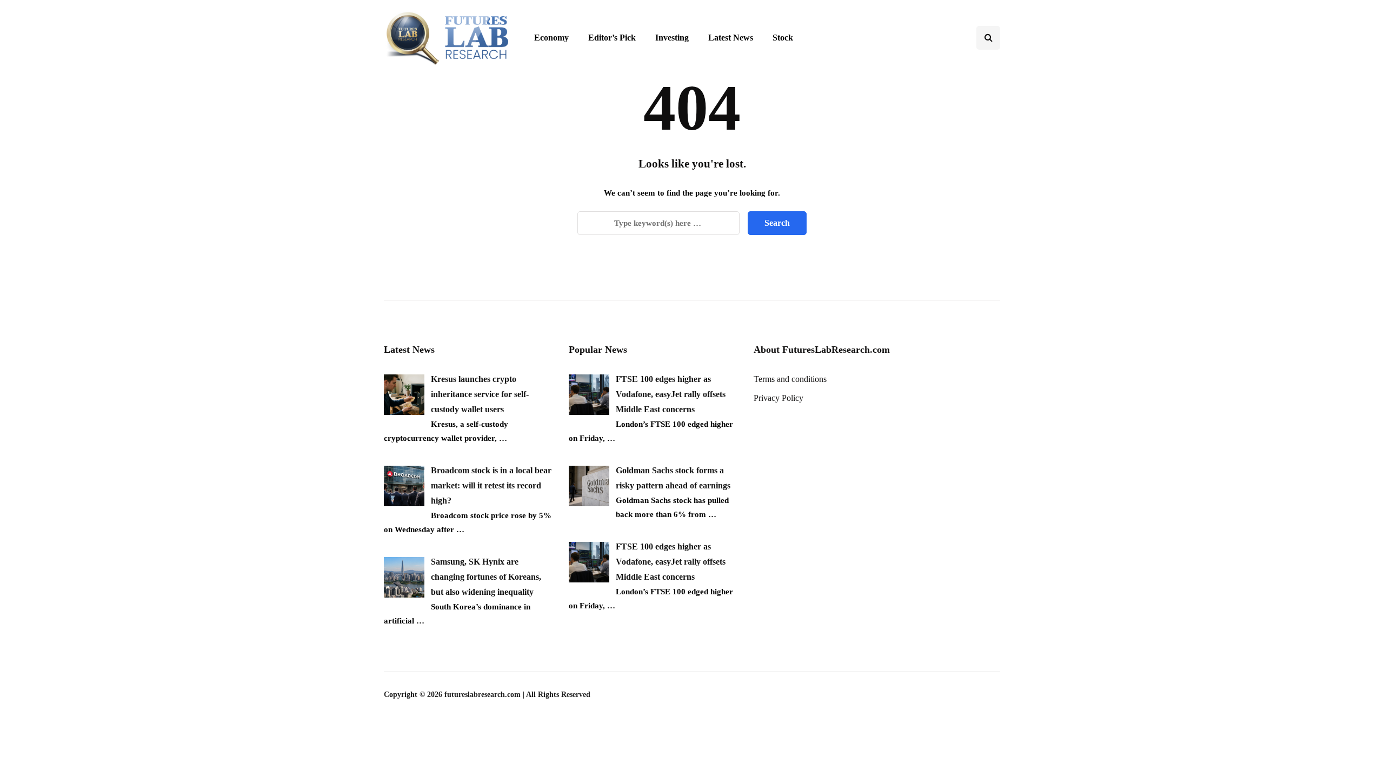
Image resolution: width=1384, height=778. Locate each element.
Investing (672, 37)
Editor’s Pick (612, 37)
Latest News (730, 37)
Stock (783, 37)
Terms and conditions (790, 379)
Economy (551, 37)
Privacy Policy (778, 398)
